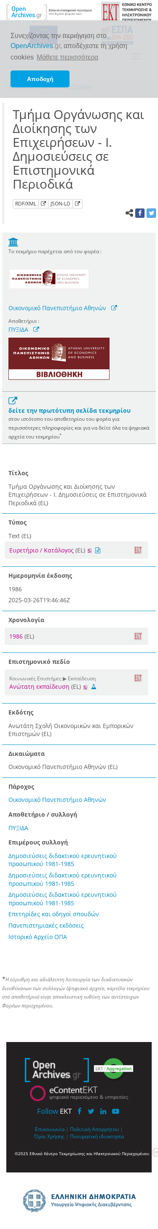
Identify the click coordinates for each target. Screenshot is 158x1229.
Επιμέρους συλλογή (38, 842)
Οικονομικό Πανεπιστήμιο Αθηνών (57, 308)
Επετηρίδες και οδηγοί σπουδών (53, 914)
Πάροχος (21, 786)
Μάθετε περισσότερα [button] (67, 57)
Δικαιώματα (26, 754)
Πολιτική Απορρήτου (94, 1129)
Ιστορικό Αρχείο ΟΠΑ (37, 937)
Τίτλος (18, 473)
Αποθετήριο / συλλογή (42, 814)
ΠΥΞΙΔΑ (18, 329)
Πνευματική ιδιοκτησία (97, 1136)
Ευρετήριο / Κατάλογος (41, 550)
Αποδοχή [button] (40, 79)
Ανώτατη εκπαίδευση (39, 686)
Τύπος (17, 522)
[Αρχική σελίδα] (49, 12)
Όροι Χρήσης (49, 1136)
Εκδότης (20, 712)
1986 (16, 636)
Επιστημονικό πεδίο (39, 662)
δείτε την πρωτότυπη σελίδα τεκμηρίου (69, 410)
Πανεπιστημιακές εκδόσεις (46, 925)
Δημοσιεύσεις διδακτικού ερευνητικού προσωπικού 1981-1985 (62, 860)
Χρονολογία (26, 620)
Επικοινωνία (49, 1129)
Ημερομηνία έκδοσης (40, 575)
